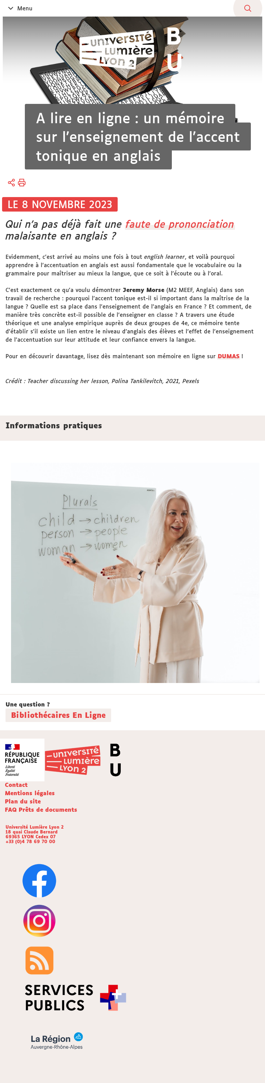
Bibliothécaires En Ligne (58, 715)
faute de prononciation (180, 224)
